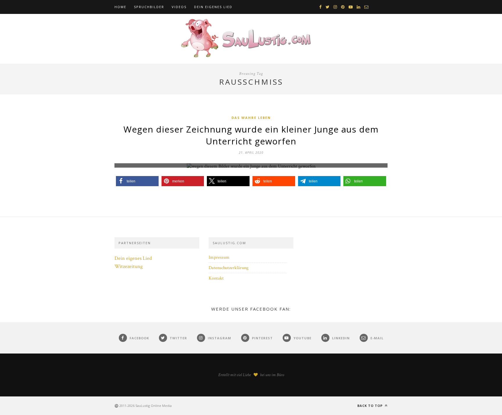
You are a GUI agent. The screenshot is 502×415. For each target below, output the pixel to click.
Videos (179, 7)
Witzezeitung (128, 266)
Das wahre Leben (251, 117)
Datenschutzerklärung (228, 268)
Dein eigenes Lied (213, 7)
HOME (120, 7)
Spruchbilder (149, 7)
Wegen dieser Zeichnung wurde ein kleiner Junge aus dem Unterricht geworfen (251, 135)
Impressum (219, 257)
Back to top (370, 405)
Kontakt (216, 278)
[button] (137, 181)
